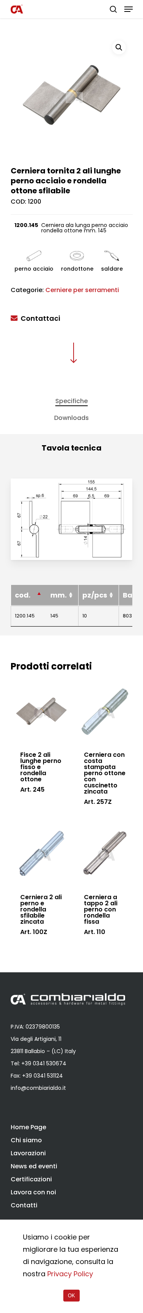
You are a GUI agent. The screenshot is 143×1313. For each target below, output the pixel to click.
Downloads (71, 417)
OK (71, 1295)
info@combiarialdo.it (38, 1088)
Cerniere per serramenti (82, 290)
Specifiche (71, 401)
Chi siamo (26, 1140)
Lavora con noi (33, 1192)
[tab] (71, 401)
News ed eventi (34, 1166)
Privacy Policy (70, 1274)
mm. (58, 595)
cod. (23, 595)
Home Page (28, 1127)
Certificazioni (31, 1179)
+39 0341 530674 (43, 1063)
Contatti (24, 1205)
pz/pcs (94, 595)
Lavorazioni (28, 1153)
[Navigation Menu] (128, 9)
